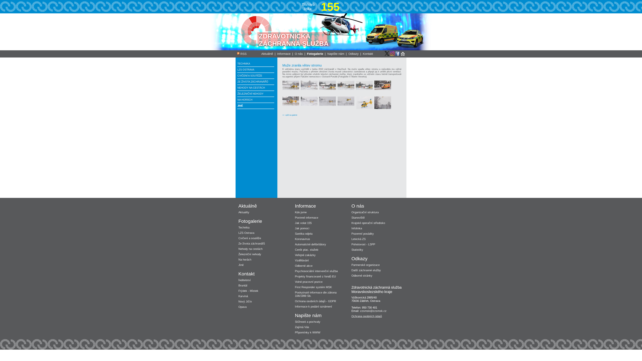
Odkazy (353, 53)
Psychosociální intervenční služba (316, 271)
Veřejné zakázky (305, 255)
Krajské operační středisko (368, 223)
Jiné (240, 105)
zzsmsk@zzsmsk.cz (373, 311)
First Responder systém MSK (313, 287)
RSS (243, 53)
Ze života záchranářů (252, 81)
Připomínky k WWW (307, 332)
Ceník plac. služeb (306, 249)
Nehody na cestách (251, 87)
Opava (242, 307)
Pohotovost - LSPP (363, 244)
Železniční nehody (250, 93)
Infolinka (356, 228)
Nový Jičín (245, 301)
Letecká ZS (358, 239)
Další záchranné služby (366, 270)
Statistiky (357, 249)
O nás (299, 53)
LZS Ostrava (245, 69)
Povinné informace (306, 217)
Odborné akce (303, 265)
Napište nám (335, 53)
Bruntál (242, 285)
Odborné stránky (361, 275)
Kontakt (368, 53)
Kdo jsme (301, 212)
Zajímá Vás (302, 327)
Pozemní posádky (362, 233)
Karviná (243, 296)
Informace (284, 53)
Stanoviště (358, 217)
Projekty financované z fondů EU (315, 276)
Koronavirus (302, 239)
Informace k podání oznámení (313, 306)
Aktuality (243, 212)
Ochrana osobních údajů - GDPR (315, 301)
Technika (243, 63)
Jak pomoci (302, 228)
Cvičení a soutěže (249, 75)
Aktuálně (267, 53)
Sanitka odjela (303, 233)
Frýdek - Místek (248, 290)
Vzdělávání (302, 260)
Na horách (244, 99)
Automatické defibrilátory (310, 244)
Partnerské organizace (365, 265)
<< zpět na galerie (289, 115)
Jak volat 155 (303, 223)
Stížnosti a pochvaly (307, 321)
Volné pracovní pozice (309, 281)
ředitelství (244, 280)
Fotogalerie (315, 53)
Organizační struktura (365, 212)
